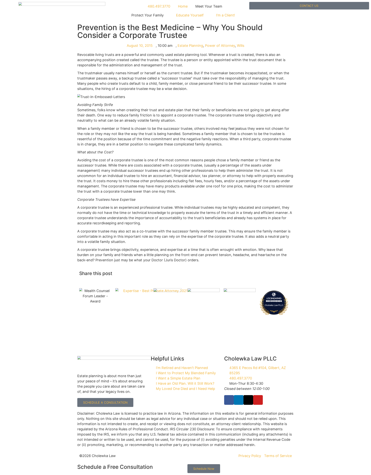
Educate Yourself (190, 15)
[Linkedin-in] (238, 400)
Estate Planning (190, 46)
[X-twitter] (248, 400)
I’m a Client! (225, 15)
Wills (240, 46)
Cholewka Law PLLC (274, 305)
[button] (188, 273)
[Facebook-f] (229, 400)
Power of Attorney (220, 46)
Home (183, 6)
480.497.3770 (158, 6)
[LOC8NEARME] (274, 298)
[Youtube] (258, 400)
